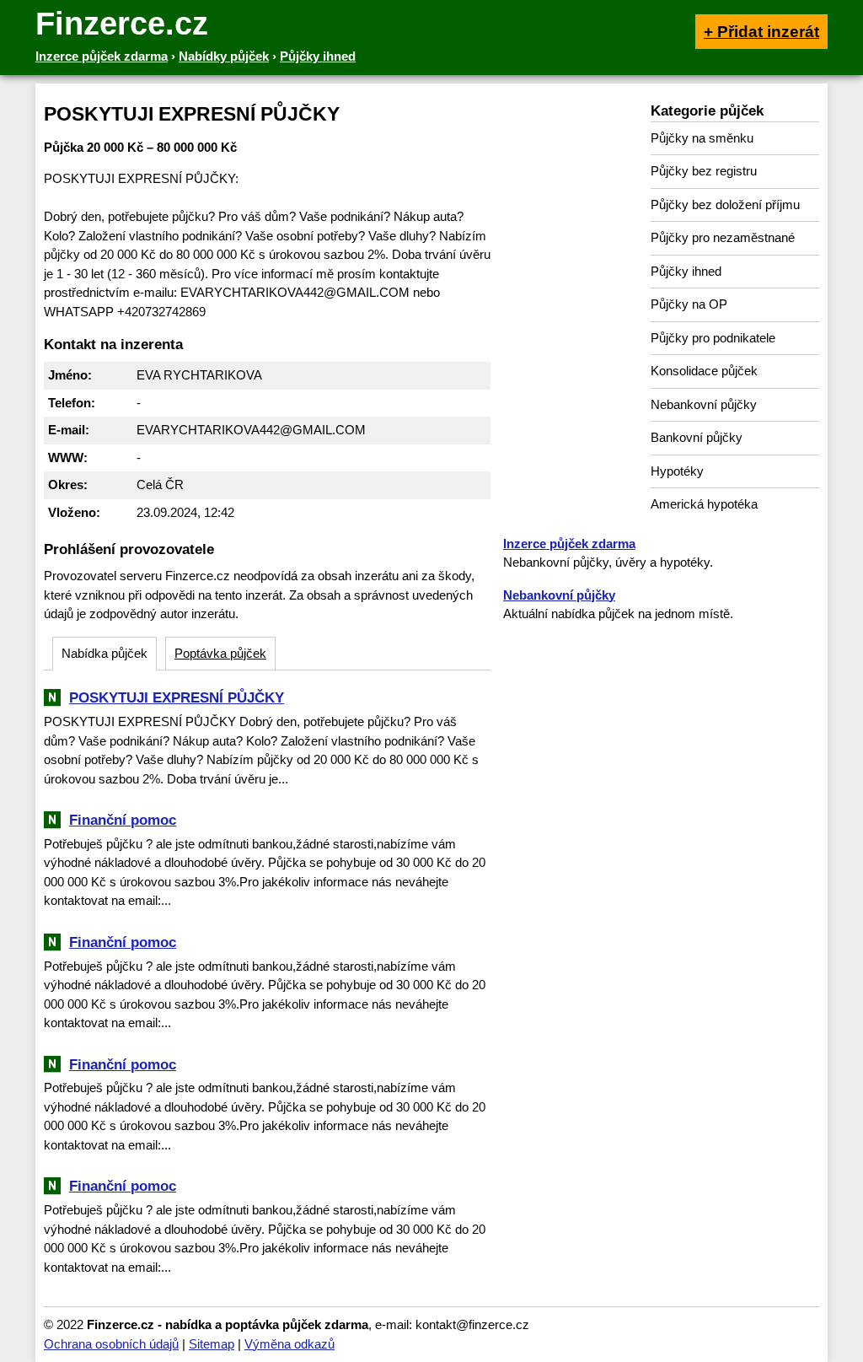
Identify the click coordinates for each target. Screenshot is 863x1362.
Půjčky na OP (689, 304)
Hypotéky (677, 471)
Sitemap (211, 1344)
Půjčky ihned (686, 271)
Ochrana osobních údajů (111, 1344)
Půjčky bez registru (704, 171)
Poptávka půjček (220, 653)
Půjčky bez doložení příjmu (725, 204)
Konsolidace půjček (704, 370)
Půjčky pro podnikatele (713, 338)
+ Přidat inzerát (761, 31)
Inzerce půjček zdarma (569, 543)
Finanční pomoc (122, 819)
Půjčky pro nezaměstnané (723, 237)
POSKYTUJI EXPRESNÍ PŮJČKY (176, 697)
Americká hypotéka (704, 504)
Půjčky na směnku (702, 138)
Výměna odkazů (289, 1344)
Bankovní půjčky (696, 437)
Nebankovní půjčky (704, 404)
